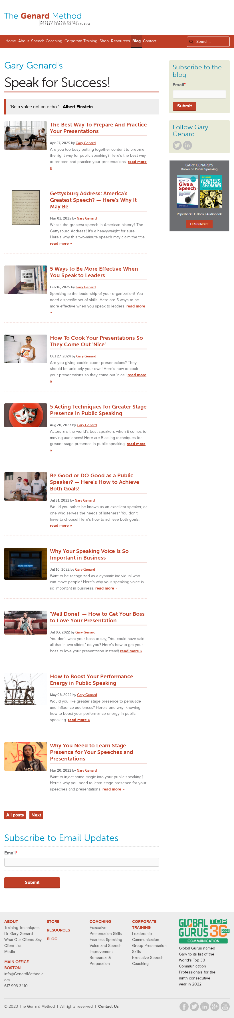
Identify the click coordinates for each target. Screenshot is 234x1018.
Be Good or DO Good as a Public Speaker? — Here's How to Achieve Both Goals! (94, 482)
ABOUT (11, 921)
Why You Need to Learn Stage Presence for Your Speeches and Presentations (91, 752)
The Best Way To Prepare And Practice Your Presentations (98, 127)
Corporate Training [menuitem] (80, 41)
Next (36, 815)
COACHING (100, 921)
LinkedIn (187, 145)
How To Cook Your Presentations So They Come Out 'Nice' (96, 341)
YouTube (225, 1006)
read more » (61, 243)
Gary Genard (86, 143)
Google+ (214, 1006)
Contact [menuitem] (149, 41)
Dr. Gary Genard (18, 933)
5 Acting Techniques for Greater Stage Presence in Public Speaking (98, 410)
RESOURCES (58, 930)
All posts (15, 815)
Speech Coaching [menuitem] (46, 41)
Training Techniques (22, 927)
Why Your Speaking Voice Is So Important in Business (89, 554)
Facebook (184, 1006)
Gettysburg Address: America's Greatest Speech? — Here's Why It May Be (93, 200)
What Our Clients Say (23, 939)
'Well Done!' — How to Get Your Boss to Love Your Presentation (97, 617)
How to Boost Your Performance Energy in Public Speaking (91, 679)
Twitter (177, 145)
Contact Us (108, 1006)
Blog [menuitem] (136, 41)
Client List (12, 945)
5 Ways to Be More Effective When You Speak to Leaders (94, 272)
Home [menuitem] (10, 41)
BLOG (52, 939)
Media (9, 951)
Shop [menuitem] (104, 41)
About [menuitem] (23, 41)
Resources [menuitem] (120, 41)
